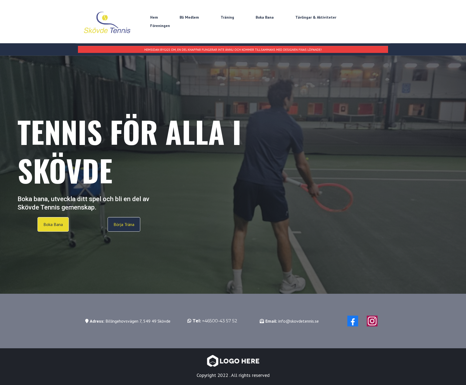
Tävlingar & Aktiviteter (315, 17)
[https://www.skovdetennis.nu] (108, 21)
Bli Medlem (189, 17)
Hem (154, 17)
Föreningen (160, 25)
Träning (227, 17)
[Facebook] (352, 321)
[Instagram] (372, 321)
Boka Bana (265, 17)
